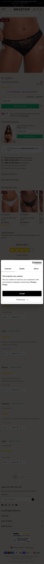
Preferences (20, 300)
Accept (22, 293)
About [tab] (36, 269)
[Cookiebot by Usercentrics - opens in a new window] (32, 263)
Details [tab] (22, 269)
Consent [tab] (8, 269)
